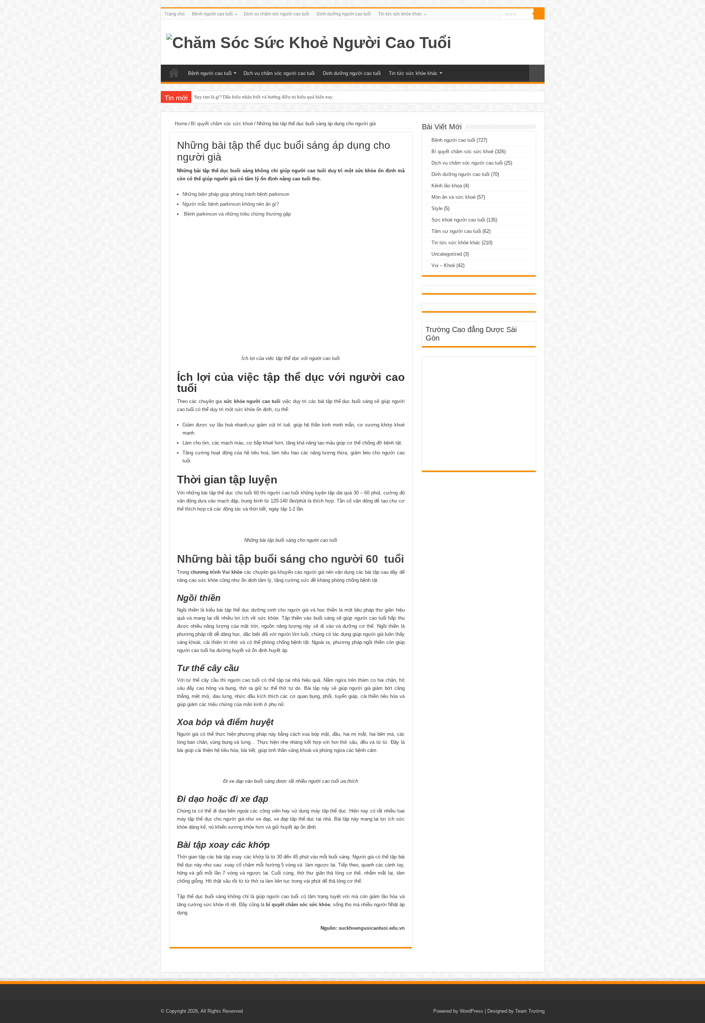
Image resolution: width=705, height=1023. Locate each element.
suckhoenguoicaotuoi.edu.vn (372, 928)
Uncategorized (446, 254)
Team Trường (530, 1011)
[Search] (539, 13)
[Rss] (495, 14)
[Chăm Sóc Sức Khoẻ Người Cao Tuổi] (308, 41)
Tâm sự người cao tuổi (456, 231)
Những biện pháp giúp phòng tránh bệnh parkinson (235, 194)
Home (180, 123)
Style (436, 208)
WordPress (471, 1011)
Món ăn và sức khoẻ (453, 197)
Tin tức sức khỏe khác (400, 14)
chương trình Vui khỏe (216, 572)
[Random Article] (537, 73)
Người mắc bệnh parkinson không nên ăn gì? (230, 204)
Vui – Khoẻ (443, 265)
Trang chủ (174, 14)
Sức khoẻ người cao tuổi (458, 220)
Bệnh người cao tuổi (212, 14)
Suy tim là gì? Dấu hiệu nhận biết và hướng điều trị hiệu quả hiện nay (263, 97)
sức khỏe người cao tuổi (252, 401)
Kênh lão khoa (446, 185)
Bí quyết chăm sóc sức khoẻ (222, 123)
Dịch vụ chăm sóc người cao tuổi (276, 14)
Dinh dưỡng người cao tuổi (344, 14)
